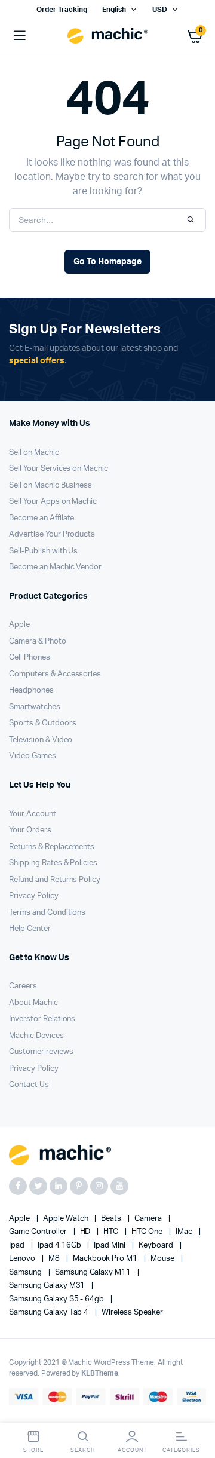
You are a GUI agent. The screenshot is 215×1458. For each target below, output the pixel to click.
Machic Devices (36, 1036)
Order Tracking (61, 9)
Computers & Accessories (55, 674)
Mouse (163, 1259)
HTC (111, 1232)
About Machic (33, 1003)
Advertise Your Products (52, 534)
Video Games (32, 756)
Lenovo (23, 1259)
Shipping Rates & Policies (53, 863)
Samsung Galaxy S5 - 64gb (57, 1299)
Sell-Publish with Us (43, 551)
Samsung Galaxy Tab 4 (49, 1312)
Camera (149, 1219)
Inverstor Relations (42, 1019)
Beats (112, 1219)
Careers (23, 986)
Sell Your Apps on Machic (53, 502)
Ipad (17, 1245)
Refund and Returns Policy (54, 880)
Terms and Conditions (47, 913)
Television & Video (40, 740)
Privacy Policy (34, 896)
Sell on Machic (34, 453)
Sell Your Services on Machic (58, 469)
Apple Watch (66, 1219)
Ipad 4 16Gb (60, 1245)
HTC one (147, 1232)
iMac (185, 1232)
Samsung (26, 1272)
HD (86, 1232)
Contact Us (29, 1085)
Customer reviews (41, 1052)
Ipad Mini (110, 1245)
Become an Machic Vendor (55, 567)
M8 (55, 1259)
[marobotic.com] (107, 36)
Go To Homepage (107, 262)
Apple (19, 625)
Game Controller (39, 1232)
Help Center (30, 929)
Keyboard (157, 1245)
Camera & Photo (37, 641)
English (114, 9)
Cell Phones (29, 657)
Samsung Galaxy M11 (94, 1272)
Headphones (31, 690)
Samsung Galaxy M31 (48, 1285)
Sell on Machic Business (50, 485)
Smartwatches (34, 707)
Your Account (32, 814)
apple (20, 1219)
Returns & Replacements (51, 847)
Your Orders (30, 830)
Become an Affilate (41, 518)
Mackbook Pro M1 (106, 1259)
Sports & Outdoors (42, 723)
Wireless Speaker (132, 1312)
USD (159, 9)
